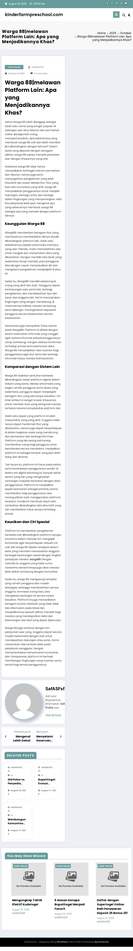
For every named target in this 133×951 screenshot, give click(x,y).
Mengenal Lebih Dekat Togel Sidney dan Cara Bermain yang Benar (19, 739)
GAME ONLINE (14, 67)
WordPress (62, 941)
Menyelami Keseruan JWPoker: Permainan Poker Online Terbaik (45, 739)
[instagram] (121, 3)
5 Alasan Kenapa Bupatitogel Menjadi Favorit (56, 904)
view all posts (53, 715)
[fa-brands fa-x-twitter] (112, 3)
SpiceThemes (102, 941)
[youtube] (126, 3)
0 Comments (41, 73)
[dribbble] (116, 3)
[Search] (124, 15)
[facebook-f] (107, 3)
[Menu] (116, 14)
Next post (42, 731)
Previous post (22, 731)
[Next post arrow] (61, 736)
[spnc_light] (129, 15)
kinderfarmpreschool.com (34, 15)
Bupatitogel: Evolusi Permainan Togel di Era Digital (47, 781)
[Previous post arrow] (6, 736)
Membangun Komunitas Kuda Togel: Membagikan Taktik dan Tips (17, 821)
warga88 (35, 559)
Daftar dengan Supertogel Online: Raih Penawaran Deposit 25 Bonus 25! (99, 906)
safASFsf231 (38, 67)
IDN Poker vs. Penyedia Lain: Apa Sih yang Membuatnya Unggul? (16, 781)
